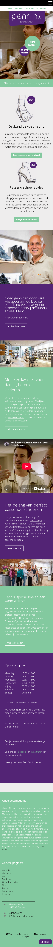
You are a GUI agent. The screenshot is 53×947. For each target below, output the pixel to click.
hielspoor (22, 523)
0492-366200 (15, 913)
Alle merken (7, 873)
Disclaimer (7, 894)
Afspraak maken (15, 642)
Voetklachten (8, 876)
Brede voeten (8, 879)
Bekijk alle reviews (16, 326)
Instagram (36, 751)
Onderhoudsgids (10, 882)
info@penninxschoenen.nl (21, 916)
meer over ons (14, 548)
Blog (4, 885)
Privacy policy (8, 891)
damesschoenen (22, 414)
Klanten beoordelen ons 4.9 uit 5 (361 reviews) (26, 8)
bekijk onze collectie (26, 219)
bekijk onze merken (16, 429)
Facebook (22, 751)
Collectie (6, 870)
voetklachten (15, 526)
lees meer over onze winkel (26, 155)
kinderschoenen (16, 417)
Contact (5, 888)
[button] (50, 3)
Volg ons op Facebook (18, 934)
